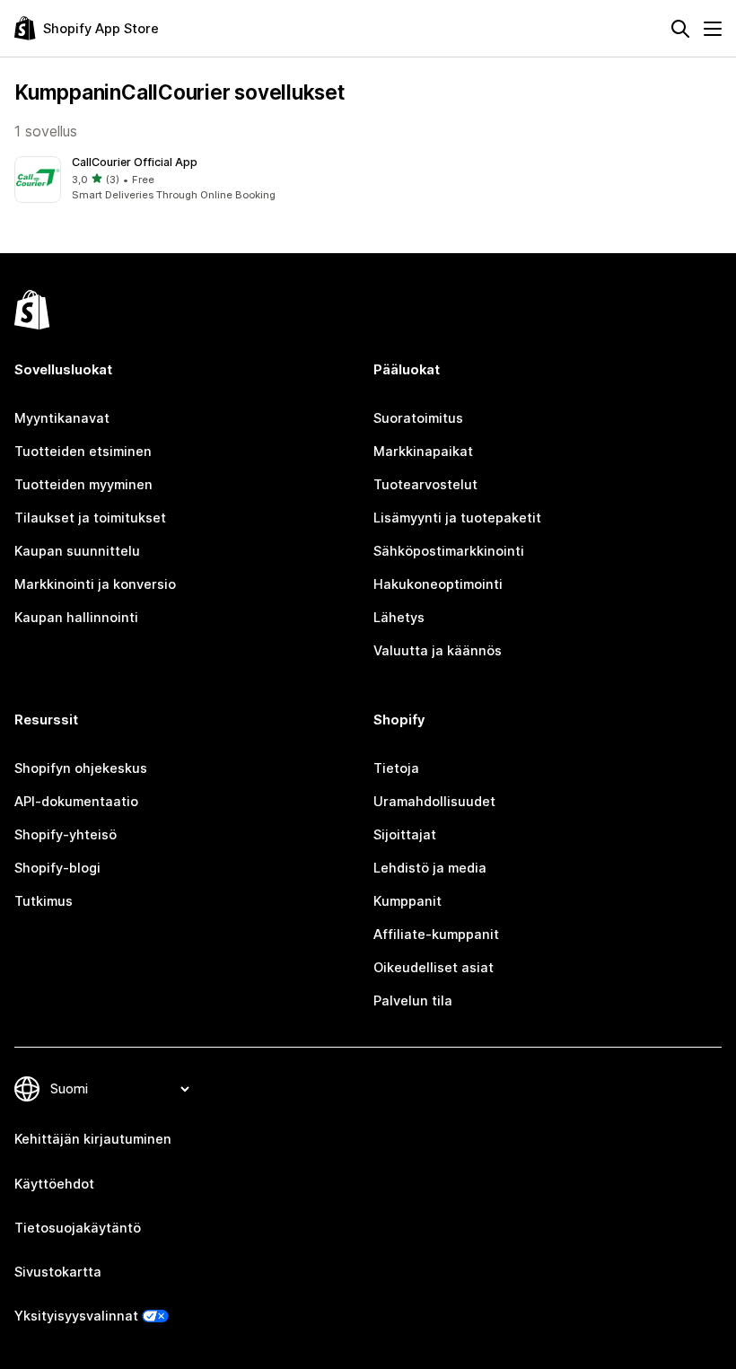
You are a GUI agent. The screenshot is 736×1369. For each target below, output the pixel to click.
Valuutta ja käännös (437, 651)
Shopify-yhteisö (65, 835)
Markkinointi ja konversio (95, 584)
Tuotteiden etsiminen (83, 451)
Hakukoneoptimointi (438, 584)
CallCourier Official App (134, 162)
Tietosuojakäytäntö (77, 1228)
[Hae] (680, 29)
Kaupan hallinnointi (76, 618)
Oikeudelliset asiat (433, 968)
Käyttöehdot (54, 1184)
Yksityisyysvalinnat (76, 1316)
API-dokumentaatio (76, 802)
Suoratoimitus (418, 418)
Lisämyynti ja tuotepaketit (457, 518)
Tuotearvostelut (425, 485)
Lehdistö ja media (429, 868)
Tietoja (396, 768)
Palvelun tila (412, 1001)
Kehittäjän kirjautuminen (92, 1139)
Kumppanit (407, 901)
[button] (187, 180)
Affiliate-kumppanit (436, 934)
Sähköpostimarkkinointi (448, 551)
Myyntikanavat (62, 418)
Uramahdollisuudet (434, 802)
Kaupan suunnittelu (77, 551)
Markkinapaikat (423, 451)
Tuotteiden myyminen (83, 485)
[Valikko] (713, 29)
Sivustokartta (57, 1272)
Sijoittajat (404, 835)
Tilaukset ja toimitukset (90, 518)
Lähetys (399, 618)
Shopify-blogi (57, 868)
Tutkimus (43, 901)
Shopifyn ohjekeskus (80, 768)
